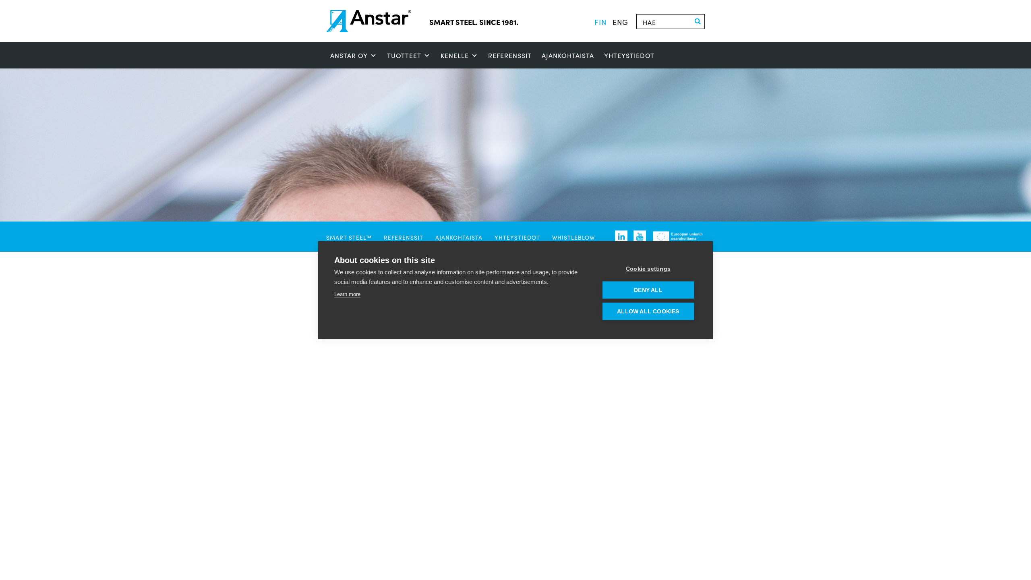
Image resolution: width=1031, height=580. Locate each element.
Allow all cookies (648, 312)
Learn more (347, 294)
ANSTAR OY (349, 55)
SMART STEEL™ (349, 237)
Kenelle (455, 55)
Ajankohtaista (568, 55)
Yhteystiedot (629, 55)
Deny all (648, 290)
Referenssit (510, 55)
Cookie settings (648, 269)
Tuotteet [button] (404, 55)
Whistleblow (573, 237)
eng (620, 22)
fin (600, 22)
